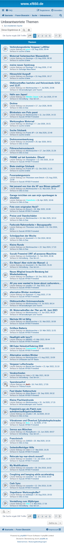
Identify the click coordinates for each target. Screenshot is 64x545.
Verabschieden (17, 373)
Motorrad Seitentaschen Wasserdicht (29, 56)
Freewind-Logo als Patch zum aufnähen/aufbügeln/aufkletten (26, 410)
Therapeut (30, 160)
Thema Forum (25, 386)
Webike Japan (32, 97)
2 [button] (38, 35)
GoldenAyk (31, 256)
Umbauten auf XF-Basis (29, 359)
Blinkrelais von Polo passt (24, 112)
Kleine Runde (17, 245)
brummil (29, 106)
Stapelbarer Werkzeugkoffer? (25, 492)
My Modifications (19, 465)
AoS (28, 384)
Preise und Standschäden (23, 216)
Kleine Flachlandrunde (22, 400)
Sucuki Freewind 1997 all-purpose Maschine (33, 254)
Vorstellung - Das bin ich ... (30, 99)
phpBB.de (44, 539)
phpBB (23, 536)
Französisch (16, 438)
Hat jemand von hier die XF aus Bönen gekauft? (35, 186)
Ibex (28, 423)
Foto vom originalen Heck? (24, 207)
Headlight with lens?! (21, 337)
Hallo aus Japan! (18, 94)
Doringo (29, 58)
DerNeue (30, 277)
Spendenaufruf (17, 382)
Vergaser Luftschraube (21, 364)
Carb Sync (15, 483)
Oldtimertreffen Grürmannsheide (27, 301)
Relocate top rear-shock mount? (27, 456)
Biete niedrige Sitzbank (22, 166)
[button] (29, 36)
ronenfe (29, 468)
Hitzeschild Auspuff (20, 74)
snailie (29, 286)
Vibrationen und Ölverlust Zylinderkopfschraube (35, 420)
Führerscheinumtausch (22, 148)
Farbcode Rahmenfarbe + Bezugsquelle (30, 225)
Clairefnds (30, 200)
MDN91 (29, 339)
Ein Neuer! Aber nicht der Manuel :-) (29, 262)
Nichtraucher (32, 88)
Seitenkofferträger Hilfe (22, 447)
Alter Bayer (31, 393)
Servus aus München (21, 429)
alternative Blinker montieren (25, 292)
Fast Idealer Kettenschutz (23, 391)
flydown (29, 295)
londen (29, 459)
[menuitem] (9, 10)
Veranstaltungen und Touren (30, 90)
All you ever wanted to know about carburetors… (35, 283)
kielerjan (29, 495)
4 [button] (46, 35)
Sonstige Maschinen (27, 69)
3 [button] (42, 35)
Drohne (13, 103)
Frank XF (30, 133)
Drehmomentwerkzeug (21, 139)
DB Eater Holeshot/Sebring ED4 (26, 346)
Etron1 (29, 209)
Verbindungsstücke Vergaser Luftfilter (29, 47)
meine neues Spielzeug (22, 65)
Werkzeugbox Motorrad (22, 121)
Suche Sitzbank (18, 130)
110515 (29, 441)
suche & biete (24, 51)
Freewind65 (31, 348)
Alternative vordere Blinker (24, 355)
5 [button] (49, 35)
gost (28, 49)
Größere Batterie (18, 328)
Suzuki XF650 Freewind (29, 117)
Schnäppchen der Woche (23, 236)
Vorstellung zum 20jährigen (24, 501)
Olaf (28, 504)
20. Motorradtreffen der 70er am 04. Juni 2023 (33, 310)
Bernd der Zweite (33, 366)
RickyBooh (31, 432)
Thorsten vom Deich (35, 178)
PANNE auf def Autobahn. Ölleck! (27, 157)
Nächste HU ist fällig (20, 319)
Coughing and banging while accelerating (32, 474)
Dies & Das (23, 108)
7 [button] (55, 35)
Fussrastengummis (20, 175)
